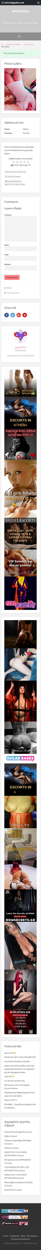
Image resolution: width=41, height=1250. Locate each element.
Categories (15, 1236)
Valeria (7, 1148)
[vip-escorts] (20, 412)
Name (7, 245)
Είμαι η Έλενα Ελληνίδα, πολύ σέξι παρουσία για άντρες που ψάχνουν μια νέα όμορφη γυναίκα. (19, 1069)
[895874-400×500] (20, 989)
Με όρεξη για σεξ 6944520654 (17, 1159)
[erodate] (20, 535)
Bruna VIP (9, 1053)
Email (6, 255)
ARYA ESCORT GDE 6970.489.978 (19, 1057)
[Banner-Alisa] (20, 811)
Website (7, 264)
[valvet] (20, 509)
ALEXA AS (9, 1190)
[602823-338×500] (20, 945)
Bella (6, 1136)
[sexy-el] (20, 874)
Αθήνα (9, 288)
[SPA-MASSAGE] (20, 844)
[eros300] (20, 593)
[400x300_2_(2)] (20, 1022)
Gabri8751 (20, 347)
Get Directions (13, 293)
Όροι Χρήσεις (32, 1236)
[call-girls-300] (20, 477)
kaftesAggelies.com (14, 2)
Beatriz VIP (9, 1100)
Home (5, 1236)
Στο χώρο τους (10, 23)
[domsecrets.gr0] (20, 905)
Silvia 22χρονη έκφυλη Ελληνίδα (18, 1182)
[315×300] (20, 444)
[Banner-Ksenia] (20, 664)
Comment (8, 215)
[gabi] (20, 701)
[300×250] (20, 383)
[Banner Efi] (20, 737)
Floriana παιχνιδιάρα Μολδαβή (17, 1140)
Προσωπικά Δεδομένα (20, 1239)
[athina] (20, 634)
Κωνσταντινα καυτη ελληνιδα (17, 1061)
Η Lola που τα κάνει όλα (14, 1080)
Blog (23, 1236)
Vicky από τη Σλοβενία (14, 1132)
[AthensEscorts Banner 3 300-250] (20, 563)
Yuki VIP (8, 1076)
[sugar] (20, 758)
